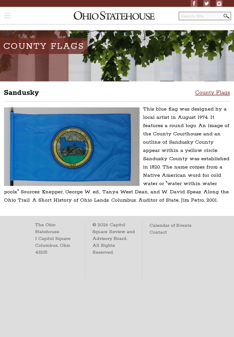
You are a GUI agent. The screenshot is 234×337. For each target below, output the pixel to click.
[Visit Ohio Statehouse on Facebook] (194, 3)
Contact (158, 232)
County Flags (212, 92)
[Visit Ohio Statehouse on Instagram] (219, 3)
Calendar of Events (170, 225)
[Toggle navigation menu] (7, 16)
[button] (226, 16)
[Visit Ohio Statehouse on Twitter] (206, 3)
